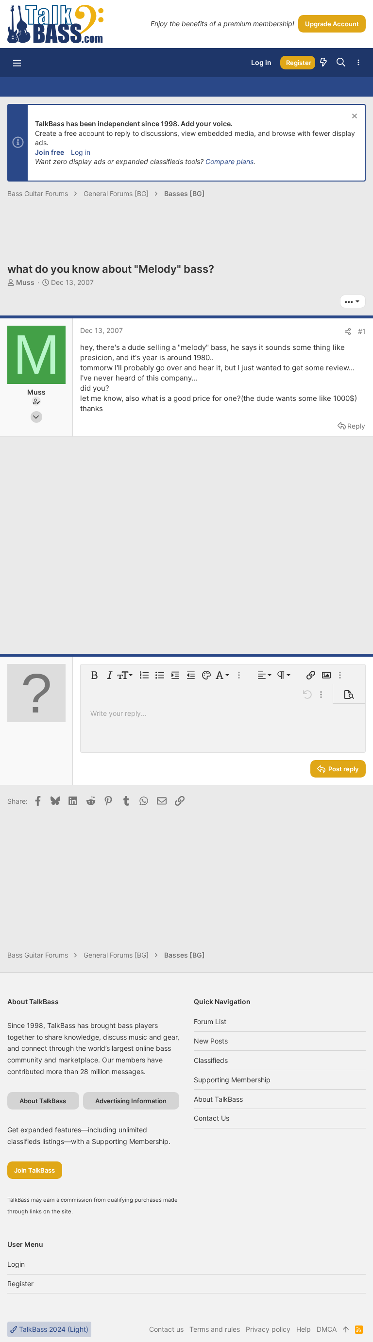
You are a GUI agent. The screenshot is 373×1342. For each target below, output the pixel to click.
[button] (17, 62)
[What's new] (323, 62)
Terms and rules (214, 1329)
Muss (25, 282)
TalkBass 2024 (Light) (52, 1329)
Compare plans (229, 161)
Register (20, 1283)
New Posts (211, 1041)
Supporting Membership (232, 1080)
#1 (362, 331)
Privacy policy (268, 1329)
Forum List (210, 1021)
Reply (356, 426)
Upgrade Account (332, 24)
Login (16, 1264)
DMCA (327, 1329)
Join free (49, 152)
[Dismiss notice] (353, 117)
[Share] (348, 331)
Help (303, 1329)
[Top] (345, 1329)
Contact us (211, 1118)
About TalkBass (218, 1099)
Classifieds (211, 1060)
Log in (80, 152)
